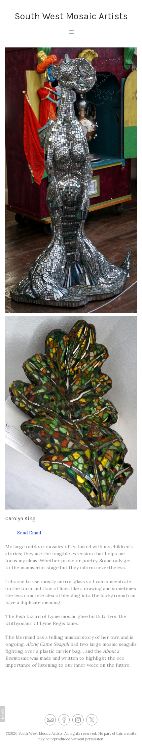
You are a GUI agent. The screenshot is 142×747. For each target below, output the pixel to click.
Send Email (23, 533)
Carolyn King (20, 518)
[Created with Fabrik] (2, 714)
